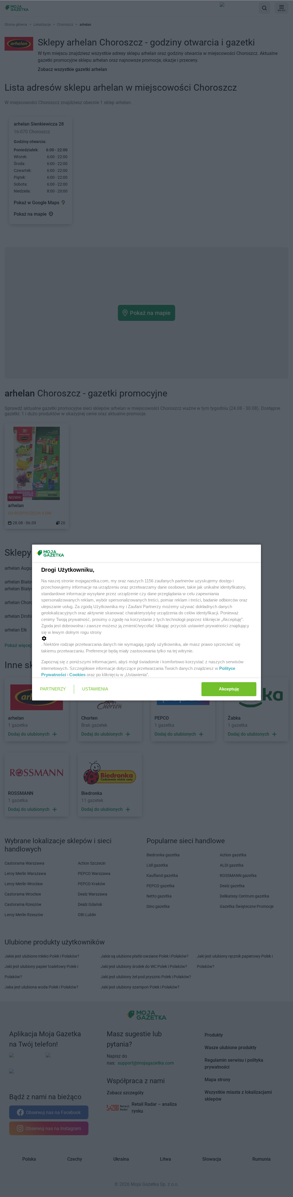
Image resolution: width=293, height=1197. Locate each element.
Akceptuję (229, 688)
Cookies (77, 674)
